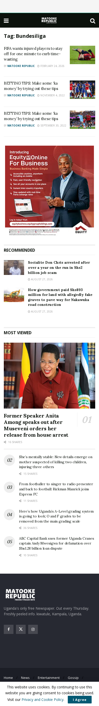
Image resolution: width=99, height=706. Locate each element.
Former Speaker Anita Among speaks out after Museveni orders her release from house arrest (36, 425)
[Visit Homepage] (49, 20)
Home (8, 677)
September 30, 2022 (53, 125)
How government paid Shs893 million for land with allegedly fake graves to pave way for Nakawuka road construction (60, 297)
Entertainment (49, 677)
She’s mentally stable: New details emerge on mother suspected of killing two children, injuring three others (55, 462)
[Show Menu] (6, 20)
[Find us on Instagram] (33, 629)
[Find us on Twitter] (21, 629)
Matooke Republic (21, 66)
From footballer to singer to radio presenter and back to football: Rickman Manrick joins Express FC (56, 489)
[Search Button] (92, 20)
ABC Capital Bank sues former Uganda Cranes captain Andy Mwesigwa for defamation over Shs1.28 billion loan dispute (56, 543)
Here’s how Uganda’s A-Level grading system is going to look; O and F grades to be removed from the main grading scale (56, 516)
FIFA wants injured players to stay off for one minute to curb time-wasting (33, 54)
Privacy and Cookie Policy (42, 699)
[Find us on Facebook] (8, 629)
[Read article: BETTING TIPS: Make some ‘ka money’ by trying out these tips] (82, 89)
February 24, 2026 (52, 66)
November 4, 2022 (52, 95)
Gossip (73, 677)
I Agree (80, 699)
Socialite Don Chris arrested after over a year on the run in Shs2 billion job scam (59, 267)
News (25, 677)
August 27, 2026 (41, 279)
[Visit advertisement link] (49, 191)
